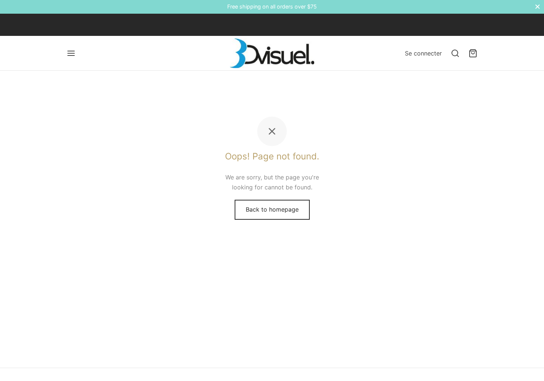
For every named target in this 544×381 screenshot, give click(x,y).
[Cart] (473, 53)
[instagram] (101, 24)
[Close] (537, 7)
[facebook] (72, 24)
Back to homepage (272, 209)
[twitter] (87, 24)
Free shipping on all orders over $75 (272, 6)
